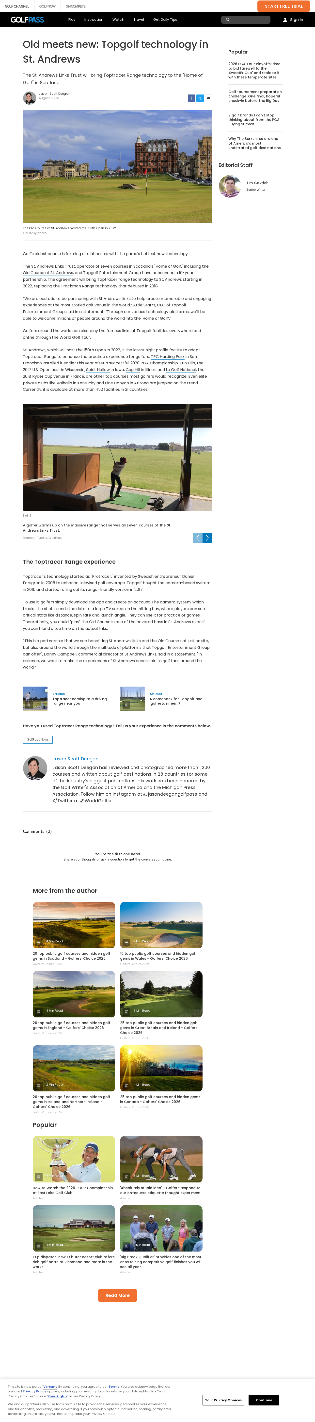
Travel (138, 19)
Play (72, 19)
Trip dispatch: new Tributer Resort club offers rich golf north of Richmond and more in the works (74, 1261)
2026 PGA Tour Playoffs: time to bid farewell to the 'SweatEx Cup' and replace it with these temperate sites (254, 70)
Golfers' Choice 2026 (47, 964)
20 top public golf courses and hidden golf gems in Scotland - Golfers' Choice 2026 (71, 956)
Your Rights (57, 1396)
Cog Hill (133, 370)
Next (207, 538)
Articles (58, 694)
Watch (118, 19)
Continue (264, 1400)
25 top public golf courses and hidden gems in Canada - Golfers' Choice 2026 (160, 1099)
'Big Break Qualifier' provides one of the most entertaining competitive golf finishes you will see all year (161, 1261)
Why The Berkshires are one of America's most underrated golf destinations (254, 143)
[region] (157, 1400)
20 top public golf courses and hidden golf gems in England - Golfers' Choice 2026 (71, 1025)
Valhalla (64, 383)
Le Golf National (181, 370)
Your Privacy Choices (223, 1400)
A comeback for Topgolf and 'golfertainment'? (176, 701)
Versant (50, 1386)
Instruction (93, 19)
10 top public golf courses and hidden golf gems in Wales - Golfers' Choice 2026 (158, 956)
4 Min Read (54, 941)
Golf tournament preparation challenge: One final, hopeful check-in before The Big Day (255, 96)
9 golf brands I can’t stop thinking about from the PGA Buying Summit (254, 120)
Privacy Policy (34, 1391)
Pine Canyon (117, 383)
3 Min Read (54, 1085)
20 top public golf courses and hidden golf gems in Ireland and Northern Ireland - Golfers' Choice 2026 (71, 1101)
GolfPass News (38, 739)
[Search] (228, 20)
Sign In (296, 19)
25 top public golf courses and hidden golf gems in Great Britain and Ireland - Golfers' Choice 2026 (159, 1027)
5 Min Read (142, 1011)
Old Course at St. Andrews (48, 273)
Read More (118, 1295)
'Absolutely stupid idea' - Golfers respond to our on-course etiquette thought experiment (160, 1190)
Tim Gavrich (257, 182)
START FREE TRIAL (284, 6)
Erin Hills (187, 363)
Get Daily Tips (165, 19)
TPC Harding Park (168, 356)
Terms (114, 1386)
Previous (198, 538)
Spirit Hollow (98, 370)
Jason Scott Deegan (75, 759)
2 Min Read (142, 941)
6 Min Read (54, 1176)
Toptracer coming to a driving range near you (79, 701)
